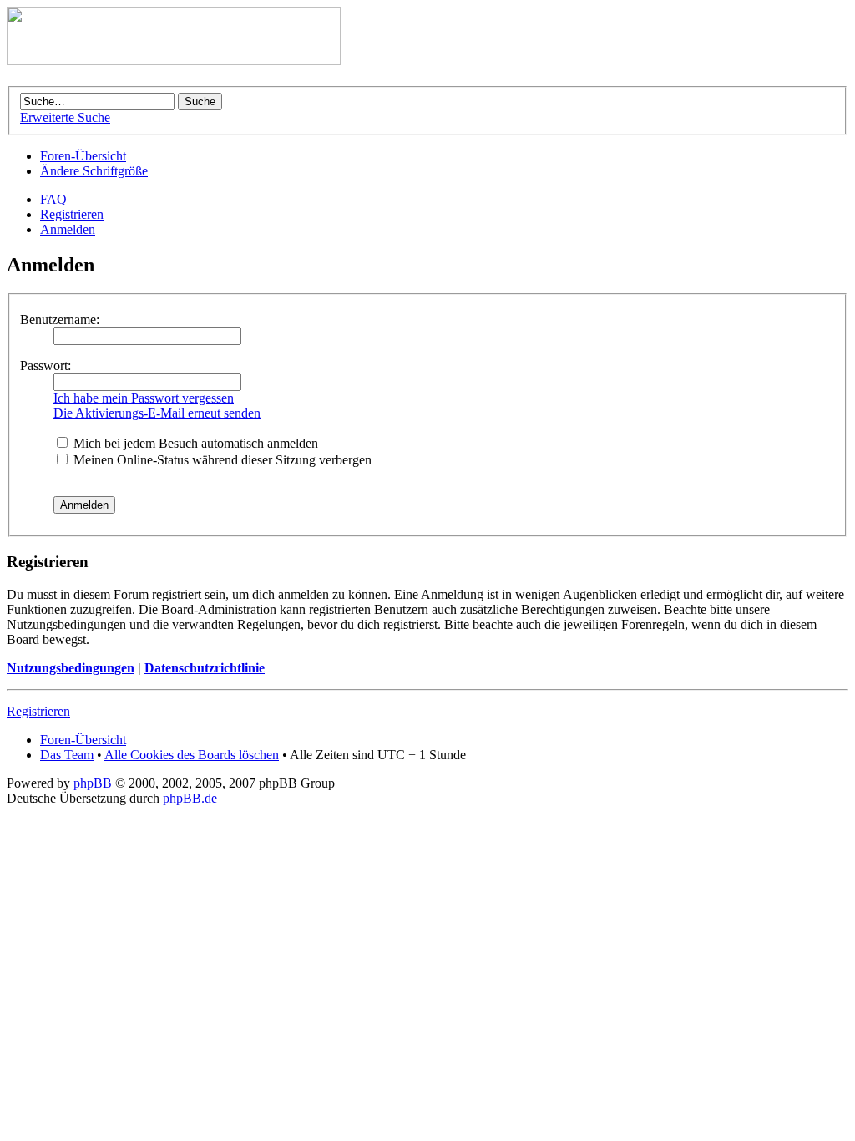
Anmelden (67, 229)
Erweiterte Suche (65, 117)
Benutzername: (59, 319)
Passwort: (45, 365)
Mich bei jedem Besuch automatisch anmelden (194, 443)
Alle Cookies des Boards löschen (191, 755)
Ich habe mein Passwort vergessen (143, 398)
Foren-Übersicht (83, 156)
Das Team (67, 755)
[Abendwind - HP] (174, 60)
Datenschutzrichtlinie (204, 668)
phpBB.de (190, 798)
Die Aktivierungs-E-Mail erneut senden (157, 413)
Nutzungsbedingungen (70, 668)
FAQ (53, 199)
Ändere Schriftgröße (94, 171)
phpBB (92, 783)
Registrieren (72, 214)
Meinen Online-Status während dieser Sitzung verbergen (221, 460)
